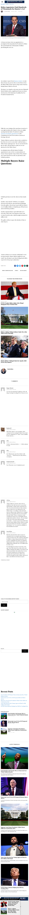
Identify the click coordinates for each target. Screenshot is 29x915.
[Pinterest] (22, 266)
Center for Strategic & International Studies (14, 37)
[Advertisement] (14, 64)
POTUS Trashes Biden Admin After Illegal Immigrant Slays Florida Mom (12, 303)
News (7, 4)
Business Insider (18, 81)
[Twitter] (20, 266)
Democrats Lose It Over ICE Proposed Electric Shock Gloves (17, 722)
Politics (12, 4)
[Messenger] (17, 266)
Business (3, 4)
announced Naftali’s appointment (9, 133)
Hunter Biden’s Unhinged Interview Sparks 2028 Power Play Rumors (13, 361)
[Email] (27, 266)
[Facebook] (15, 266)
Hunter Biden (23, 270)
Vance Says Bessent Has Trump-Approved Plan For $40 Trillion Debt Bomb (14, 858)
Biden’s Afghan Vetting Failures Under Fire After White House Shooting (14, 332)
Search (2, 648)
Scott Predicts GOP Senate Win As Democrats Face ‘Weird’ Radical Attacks (18, 714)
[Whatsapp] (25, 266)
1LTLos (8, 500)
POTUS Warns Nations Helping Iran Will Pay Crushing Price (14, 706)
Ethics (16, 270)
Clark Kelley (7, 11)
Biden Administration (7, 270)
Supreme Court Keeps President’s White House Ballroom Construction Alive (17, 730)
